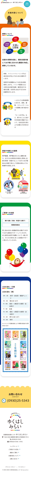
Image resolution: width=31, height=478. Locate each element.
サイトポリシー (22, 467)
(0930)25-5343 (18, 400)
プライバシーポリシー (10, 467)
